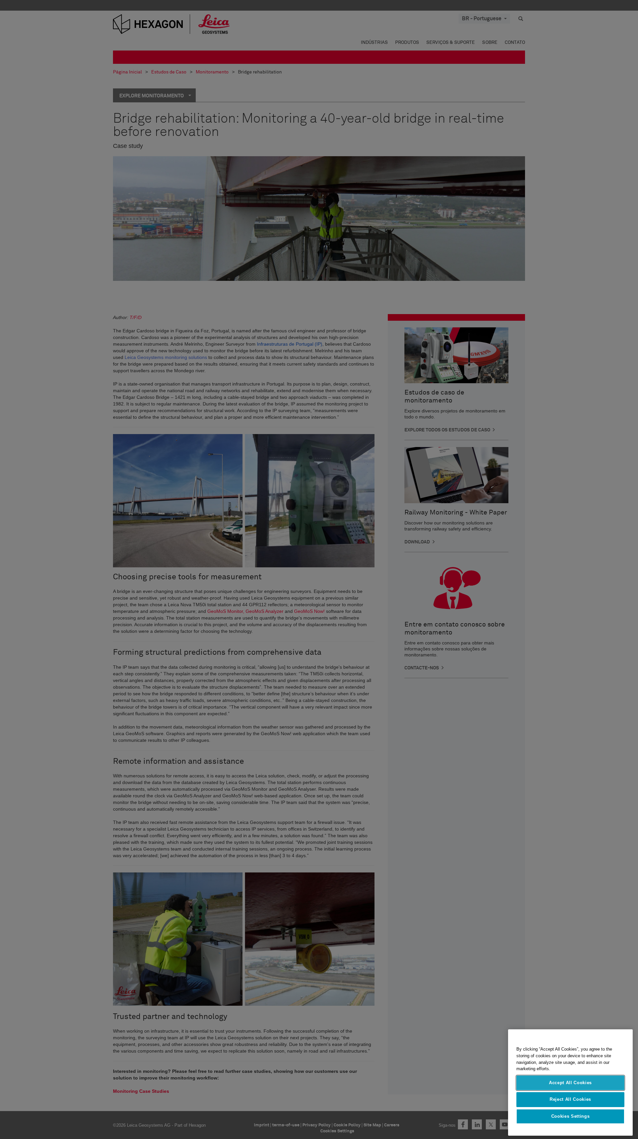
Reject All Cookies (570, 1099)
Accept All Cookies (570, 1082)
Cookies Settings (570, 1116)
